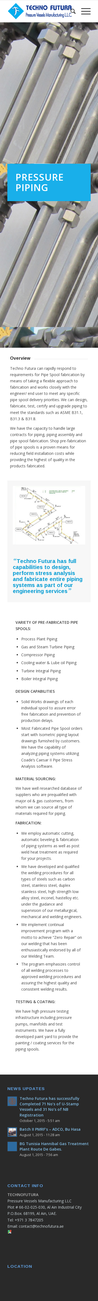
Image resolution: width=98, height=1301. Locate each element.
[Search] (70, 11)
